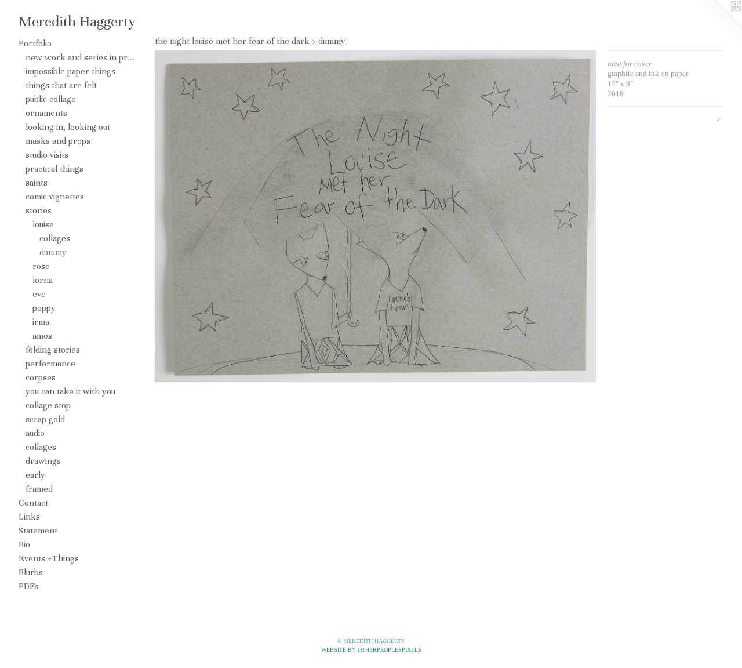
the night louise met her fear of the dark (232, 41)
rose (41, 266)
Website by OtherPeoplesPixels (371, 650)
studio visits (47, 155)
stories (39, 210)
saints (37, 182)
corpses (41, 377)
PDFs (28, 586)
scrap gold (45, 419)
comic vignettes (55, 196)
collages (54, 238)
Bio (24, 544)
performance (50, 363)
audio (35, 433)
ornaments (46, 113)
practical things (54, 169)
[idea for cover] (375, 216)
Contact (33, 503)
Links (29, 516)
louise (43, 224)
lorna (42, 280)
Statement (38, 530)
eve (39, 294)
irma (40, 322)
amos (42, 336)
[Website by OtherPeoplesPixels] (719, 23)
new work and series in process (80, 57)
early (35, 475)
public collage (51, 99)
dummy (53, 252)
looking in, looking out (68, 127)
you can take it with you (70, 391)
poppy (44, 308)
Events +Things (49, 558)
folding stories (53, 349)
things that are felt (61, 85)
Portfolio (35, 43)
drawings (43, 461)
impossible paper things (70, 71)
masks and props (58, 141)
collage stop (48, 405)
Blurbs (31, 572)
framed (39, 489)
